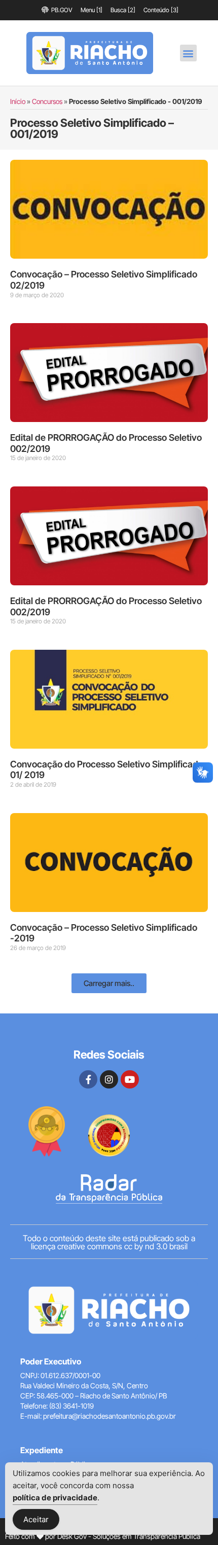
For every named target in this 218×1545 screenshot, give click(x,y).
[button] (188, 53)
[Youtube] (130, 1079)
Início (17, 101)
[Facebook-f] (88, 1079)
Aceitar (36, 1519)
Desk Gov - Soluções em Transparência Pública (128, 1536)
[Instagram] (109, 1079)
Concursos (47, 101)
